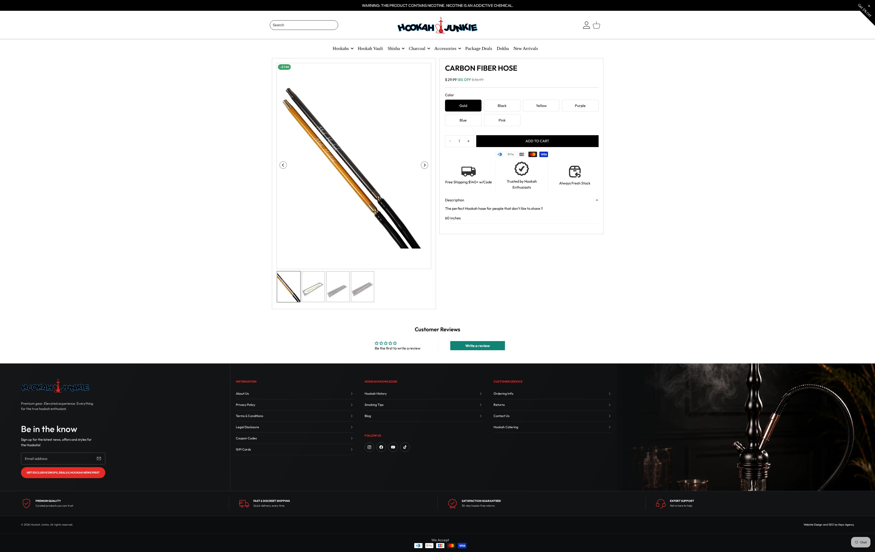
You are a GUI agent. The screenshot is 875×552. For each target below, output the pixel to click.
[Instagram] (369, 447)
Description (454, 200)
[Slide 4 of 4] (362, 287)
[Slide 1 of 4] (288, 287)
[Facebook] (381, 447)
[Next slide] (426, 166)
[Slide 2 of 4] (313, 287)
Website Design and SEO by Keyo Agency (829, 524)
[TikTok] (405, 447)
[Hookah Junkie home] (55, 385)
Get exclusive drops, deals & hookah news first (63, 472)
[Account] (587, 25)
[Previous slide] (282, 166)
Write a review (477, 345)
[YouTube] (393, 447)
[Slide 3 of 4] (338, 287)
